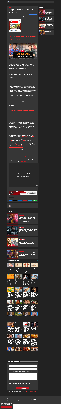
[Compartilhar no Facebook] (10, 200)
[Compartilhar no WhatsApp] (35, 200)
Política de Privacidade (35, 401)
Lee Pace (23, 140)
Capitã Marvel (24, 136)
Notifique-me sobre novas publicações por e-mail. (19, 386)
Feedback (32, 402)
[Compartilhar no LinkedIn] (20, 200)
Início (10, 7)
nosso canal (23, 161)
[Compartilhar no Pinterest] (25, 200)
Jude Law (27, 137)
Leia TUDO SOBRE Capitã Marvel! (22, 156)
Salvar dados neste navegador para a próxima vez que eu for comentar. (21, 371)
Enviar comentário (22, 388)
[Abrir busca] (52, 1)
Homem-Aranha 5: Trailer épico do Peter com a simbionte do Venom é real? (28, 230)
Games (26, 1)
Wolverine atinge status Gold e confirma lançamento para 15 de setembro (27, 254)
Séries (23, 1)
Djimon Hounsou (13, 141)
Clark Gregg (17, 144)
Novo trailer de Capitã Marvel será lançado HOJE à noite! (22, 110)
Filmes (20, 1)
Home (17, 1)
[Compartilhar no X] (15, 200)
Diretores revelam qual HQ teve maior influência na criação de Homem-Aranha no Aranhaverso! (23, 115)
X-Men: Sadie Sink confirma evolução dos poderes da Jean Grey (27, 219)
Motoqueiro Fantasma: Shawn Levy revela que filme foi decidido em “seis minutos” (27, 242)
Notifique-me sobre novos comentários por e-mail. (19, 383)
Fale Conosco (31, 1)
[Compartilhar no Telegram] (30, 200)
